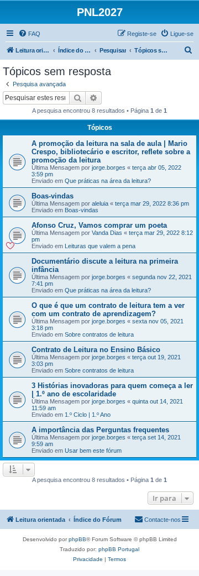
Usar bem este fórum (93, 450)
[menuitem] (29, 33)
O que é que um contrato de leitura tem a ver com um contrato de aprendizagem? (108, 309)
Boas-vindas (53, 196)
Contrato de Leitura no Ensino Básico (96, 349)
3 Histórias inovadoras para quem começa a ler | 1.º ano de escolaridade (112, 389)
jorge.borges (108, 167)
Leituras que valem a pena (100, 246)
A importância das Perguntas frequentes (100, 430)
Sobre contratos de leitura (99, 334)
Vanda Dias (107, 232)
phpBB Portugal (118, 549)
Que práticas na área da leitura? (108, 180)
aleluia (100, 203)
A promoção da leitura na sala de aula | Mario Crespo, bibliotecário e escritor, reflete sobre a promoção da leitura (111, 151)
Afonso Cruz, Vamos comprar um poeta (99, 225)
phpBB (77, 539)
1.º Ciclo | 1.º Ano (88, 414)
